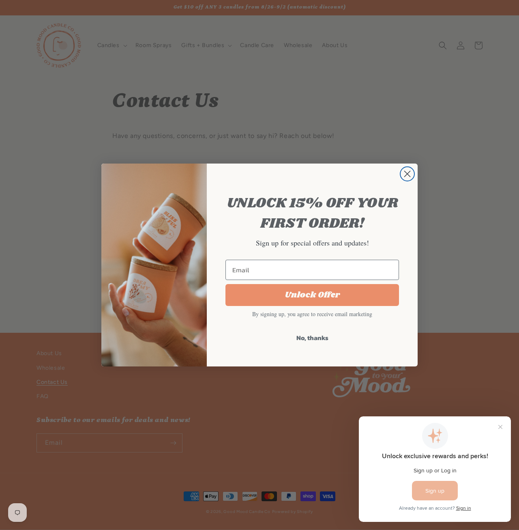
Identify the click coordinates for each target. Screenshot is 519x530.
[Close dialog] (407, 174)
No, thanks (312, 338)
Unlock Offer (312, 295)
